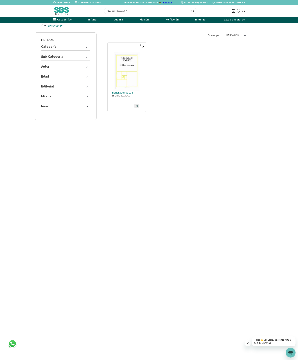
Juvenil (118, 19)
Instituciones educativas (230, 2)
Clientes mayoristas (196, 2)
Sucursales (63, 2)
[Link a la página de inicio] (42, 25)
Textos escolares (233, 19)
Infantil (92, 19)
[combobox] (150, 11)
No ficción (172, 19)
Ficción (144, 19)
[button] (65, 47)
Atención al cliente (89, 2)
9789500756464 (55, 26)
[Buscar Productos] (193, 11)
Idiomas (200, 19)
